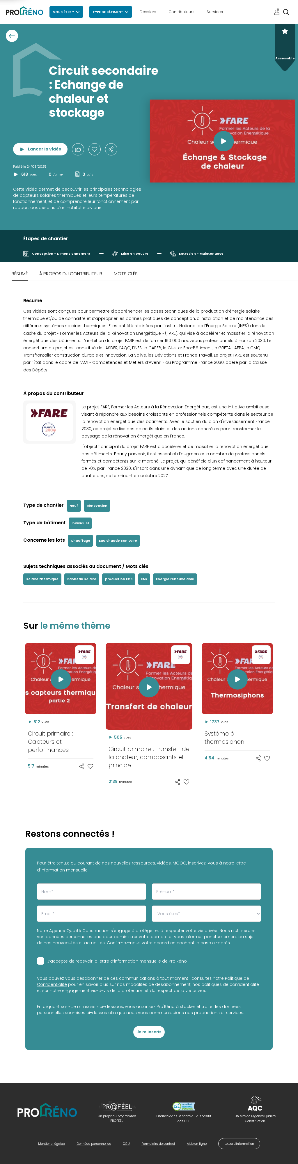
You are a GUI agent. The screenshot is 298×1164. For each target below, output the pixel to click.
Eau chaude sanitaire (118, 540)
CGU (126, 1143)
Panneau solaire (81, 579)
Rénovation (97, 505)
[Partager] (111, 149)
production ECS (118, 579)
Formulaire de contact (158, 1143)
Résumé (20, 273)
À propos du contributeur (70, 273)
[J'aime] (94, 149)
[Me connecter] (277, 12)
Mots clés (126, 273)
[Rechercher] (286, 12)
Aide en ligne (197, 1143)
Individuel (80, 523)
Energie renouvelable (175, 579)
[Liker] (78, 149)
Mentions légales (51, 1143)
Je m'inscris (149, 1032)
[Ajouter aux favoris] (90, 766)
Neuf (74, 505)
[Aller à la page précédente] (12, 36)
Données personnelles (94, 1143)
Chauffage (80, 540)
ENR (144, 579)
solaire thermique (42, 579)
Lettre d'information (239, 1143)
